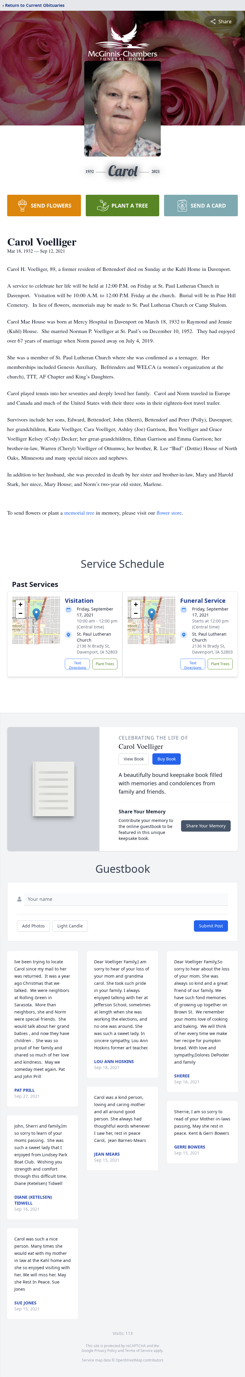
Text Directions (77, 664)
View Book (134, 759)
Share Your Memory (206, 826)
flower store (169, 512)
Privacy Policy (105, 1350)
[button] (36, 614)
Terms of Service (139, 1350)
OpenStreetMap (129, 1360)
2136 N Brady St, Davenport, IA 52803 (97, 649)
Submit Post (211, 926)
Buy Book (166, 759)
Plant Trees (105, 663)
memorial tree (79, 512)
